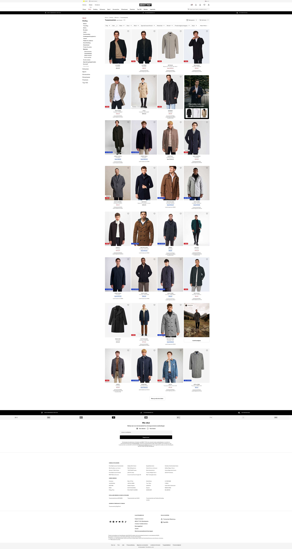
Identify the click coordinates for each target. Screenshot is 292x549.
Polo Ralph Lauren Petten (115, 472)
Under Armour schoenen (151, 468)
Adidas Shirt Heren (132, 465)
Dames (84, 4)
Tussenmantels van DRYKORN (115, 498)
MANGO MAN (168, 487)
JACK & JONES (131, 483)
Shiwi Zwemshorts (150, 470)
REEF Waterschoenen (114, 474)
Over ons (113, 545)
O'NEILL (167, 483)
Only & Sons (149, 481)
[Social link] (110, 522)
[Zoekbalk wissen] (208, 9)
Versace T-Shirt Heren (114, 470)
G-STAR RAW (168, 481)
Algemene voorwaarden (142, 545)
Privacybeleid (136, 443)
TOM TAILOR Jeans (132, 470)
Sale (113, 25)
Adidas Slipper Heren (170, 468)
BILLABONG (167, 490)
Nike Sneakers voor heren (115, 468)
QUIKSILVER (149, 490)
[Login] (196, 5)
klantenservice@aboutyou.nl (145, 444)
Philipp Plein (111, 490)
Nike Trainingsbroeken (151, 474)
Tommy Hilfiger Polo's (151, 472)
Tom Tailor (148, 483)
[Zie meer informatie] (118, 70)
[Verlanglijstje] (204, 5)
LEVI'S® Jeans (131, 472)
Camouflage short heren (170, 470)
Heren (90, 4)
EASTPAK (111, 485)
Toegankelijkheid (166, 545)
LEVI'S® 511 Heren (169, 472)
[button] (192, 20)
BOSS (110, 487)
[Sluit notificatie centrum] (200, 5)
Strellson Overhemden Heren (171, 465)
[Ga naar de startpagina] (117, 516)
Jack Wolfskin (112, 483)
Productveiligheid (177, 545)
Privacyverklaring (130, 545)
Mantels (117, 17)
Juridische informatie (155, 545)
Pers (119, 545)
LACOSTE (148, 485)
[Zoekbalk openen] (188, 9)
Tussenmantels (124, 17)
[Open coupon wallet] (192, 5)
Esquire (148, 487)
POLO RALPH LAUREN (133, 490)
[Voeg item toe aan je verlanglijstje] (128, 31)
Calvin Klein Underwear (170, 485)
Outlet (86, 1)
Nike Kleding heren (132, 468)
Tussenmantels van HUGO (133, 498)
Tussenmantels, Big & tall (115, 506)
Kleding (111, 17)
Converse (111, 481)
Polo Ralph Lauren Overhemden (116, 465)
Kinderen (97, 4)
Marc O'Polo (130, 481)
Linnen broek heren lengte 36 (134, 474)
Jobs (123, 545)
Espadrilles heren (150, 465)
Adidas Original (131, 485)
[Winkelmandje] (209, 5)
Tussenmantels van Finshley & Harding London (155, 499)
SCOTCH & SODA (132, 487)
